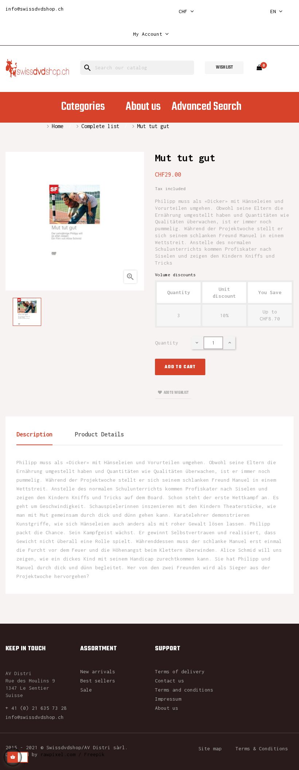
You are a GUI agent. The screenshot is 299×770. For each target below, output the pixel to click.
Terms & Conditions (262, 748)
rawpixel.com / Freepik (72, 754)
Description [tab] (34, 434)
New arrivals (97, 671)
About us (166, 708)
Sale (86, 690)
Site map (210, 748)
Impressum (168, 699)
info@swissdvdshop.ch (34, 9)
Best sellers (97, 681)
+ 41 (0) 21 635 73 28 (36, 708)
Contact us (169, 681)
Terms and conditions (184, 690)
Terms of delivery (180, 671)
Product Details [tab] (99, 434)
